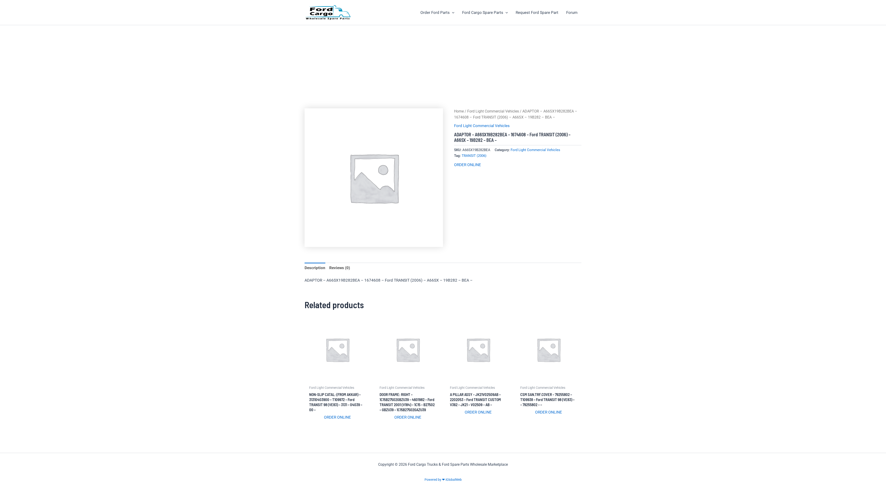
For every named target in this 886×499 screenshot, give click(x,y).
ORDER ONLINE (467, 164)
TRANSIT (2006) (474, 156)
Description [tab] (315, 267)
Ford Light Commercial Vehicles (493, 111)
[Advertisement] (443, 59)
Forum (572, 12)
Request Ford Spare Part (537, 12)
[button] (452, 12)
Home (459, 111)
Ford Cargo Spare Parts (482, 12)
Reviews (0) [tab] (339, 267)
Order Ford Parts (435, 12)
